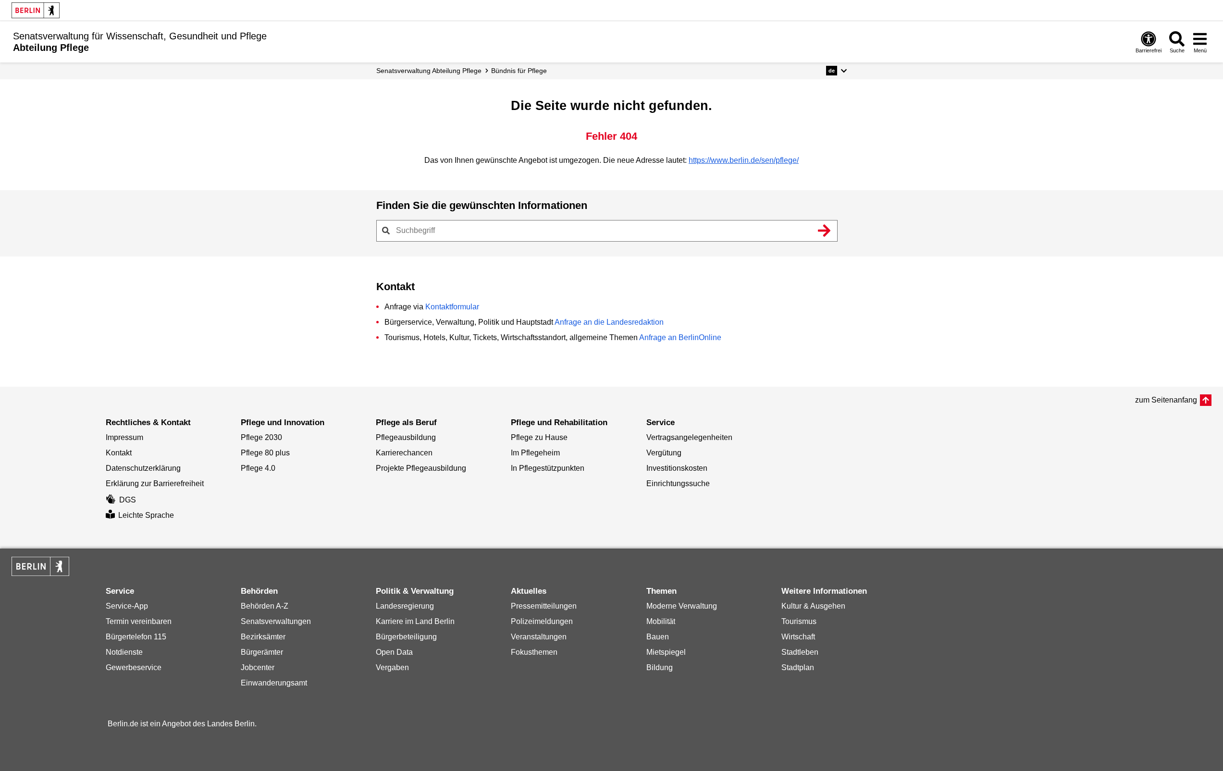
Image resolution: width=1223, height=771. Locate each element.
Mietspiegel (666, 652)
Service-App (127, 606)
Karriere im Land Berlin (415, 621)
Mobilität (660, 621)
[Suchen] (825, 230)
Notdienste (124, 652)
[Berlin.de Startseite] (36, 10)
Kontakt (119, 453)
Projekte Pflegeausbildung (421, 468)
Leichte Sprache (146, 515)
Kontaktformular (452, 307)
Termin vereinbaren (139, 621)
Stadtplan (797, 667)
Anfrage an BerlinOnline (680, 337)
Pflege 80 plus (265, 453)
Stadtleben (799, 652)
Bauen (657, 637)
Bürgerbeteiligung (406, 637)
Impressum (124, 437)
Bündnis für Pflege (519, 70)
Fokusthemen (534, 652)
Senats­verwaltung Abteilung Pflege (429, 70)
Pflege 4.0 (258, 468)
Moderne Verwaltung (681, 606)
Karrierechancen (404, 453)
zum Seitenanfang (1166, 400)
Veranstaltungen (539, 637)
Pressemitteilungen (544, 606)
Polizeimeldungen (542, 621)
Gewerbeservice (133, 667)
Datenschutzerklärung (143, 468)
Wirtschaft (798, 637)
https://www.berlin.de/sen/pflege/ (744, 160)
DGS (127, 500)
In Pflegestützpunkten (547, 468)
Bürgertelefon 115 (136, 637)
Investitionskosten (676, 468)
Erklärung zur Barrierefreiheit (155, 483)
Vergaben (392, 667)
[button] (836, 70)
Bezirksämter (263, 637)
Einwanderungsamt (274, 683)
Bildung (659, 667)
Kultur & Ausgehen (813, 606)
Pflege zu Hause (539, 437)
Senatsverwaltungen (276, 621)
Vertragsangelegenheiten (689, 437)
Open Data (394, 652)
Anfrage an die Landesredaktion (609, 322)
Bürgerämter (262, 652)
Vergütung (663, 453)
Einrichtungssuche (678, 483)
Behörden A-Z (264, 606)
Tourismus (798, 621)
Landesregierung (405, 606)
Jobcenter (257, 667)
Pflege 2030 (261, 437)
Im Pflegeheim (535, 453)
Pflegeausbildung (406, 437)
